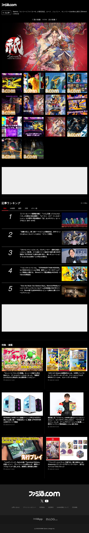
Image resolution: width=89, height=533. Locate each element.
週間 (19, 208)
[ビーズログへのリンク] (52, 519)
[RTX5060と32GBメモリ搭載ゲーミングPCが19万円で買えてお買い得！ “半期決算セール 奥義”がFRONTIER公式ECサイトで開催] (22, 404)
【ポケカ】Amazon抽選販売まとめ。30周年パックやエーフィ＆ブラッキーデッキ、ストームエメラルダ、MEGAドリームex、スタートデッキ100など (66, 375)
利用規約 (42, 507)
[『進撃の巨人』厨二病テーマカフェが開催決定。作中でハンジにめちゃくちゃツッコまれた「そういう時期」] (74, 238)
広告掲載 (74, 507)
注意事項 (50, 507)
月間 (26, 208)
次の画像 (51, 19)
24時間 (12, 208)
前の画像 (37, 19)
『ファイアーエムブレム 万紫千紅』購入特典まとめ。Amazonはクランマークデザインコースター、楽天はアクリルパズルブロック (66, 464)
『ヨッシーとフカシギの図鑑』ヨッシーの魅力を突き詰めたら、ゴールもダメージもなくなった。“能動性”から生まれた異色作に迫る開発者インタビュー (21, 375)
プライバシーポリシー (29, 507)
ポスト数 (34, 208)
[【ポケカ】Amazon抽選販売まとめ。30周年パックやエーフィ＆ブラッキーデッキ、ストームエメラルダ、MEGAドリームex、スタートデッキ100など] (66, 359)
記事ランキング (11, 203)
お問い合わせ (16, 507)
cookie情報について (63, 507)
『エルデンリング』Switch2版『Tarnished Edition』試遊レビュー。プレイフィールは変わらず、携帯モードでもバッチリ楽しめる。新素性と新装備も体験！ (22, 464)
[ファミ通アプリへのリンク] (38, 519)
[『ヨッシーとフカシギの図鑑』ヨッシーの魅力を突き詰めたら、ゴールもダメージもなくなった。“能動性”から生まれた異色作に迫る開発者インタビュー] (22, 359)
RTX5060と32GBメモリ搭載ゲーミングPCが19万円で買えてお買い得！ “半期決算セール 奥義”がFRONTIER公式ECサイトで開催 (22, 420)
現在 (5, 208)
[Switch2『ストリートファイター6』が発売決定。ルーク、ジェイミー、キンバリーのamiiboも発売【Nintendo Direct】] (12, 83)
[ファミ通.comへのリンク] (9, 4)
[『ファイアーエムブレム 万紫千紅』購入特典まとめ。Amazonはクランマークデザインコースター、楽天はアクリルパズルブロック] (66, 448)
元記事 (7, 12)
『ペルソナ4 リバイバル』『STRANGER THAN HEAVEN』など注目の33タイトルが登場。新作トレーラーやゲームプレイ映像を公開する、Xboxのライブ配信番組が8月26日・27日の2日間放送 (40, 271)
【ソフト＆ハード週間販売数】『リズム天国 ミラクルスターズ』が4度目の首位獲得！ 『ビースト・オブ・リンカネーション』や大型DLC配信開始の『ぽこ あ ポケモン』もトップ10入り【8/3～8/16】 (40, 217)
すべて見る (84, 203)
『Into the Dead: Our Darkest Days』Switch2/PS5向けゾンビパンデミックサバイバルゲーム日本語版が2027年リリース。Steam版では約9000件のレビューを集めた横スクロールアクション (40, 289)
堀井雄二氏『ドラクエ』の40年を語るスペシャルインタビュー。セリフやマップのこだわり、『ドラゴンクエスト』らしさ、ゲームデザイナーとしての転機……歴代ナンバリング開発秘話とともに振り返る (66, 421)
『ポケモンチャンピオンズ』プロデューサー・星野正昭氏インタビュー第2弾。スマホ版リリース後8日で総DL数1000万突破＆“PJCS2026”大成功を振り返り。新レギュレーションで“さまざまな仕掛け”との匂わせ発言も (40, 253)
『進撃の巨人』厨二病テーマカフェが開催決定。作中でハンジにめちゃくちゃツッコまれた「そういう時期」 (40, 233)
